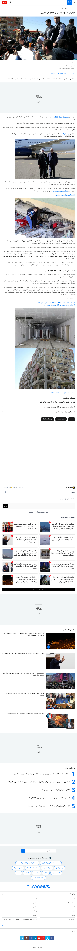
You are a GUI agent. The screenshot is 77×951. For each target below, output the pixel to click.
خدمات (73, 926)
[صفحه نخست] (74, 8)
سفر (74, 911)
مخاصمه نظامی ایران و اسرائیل (50, 863)
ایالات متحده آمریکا (32, 868)
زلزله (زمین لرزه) (47, 419)
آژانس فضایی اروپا (38, 877)
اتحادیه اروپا (56, 873)
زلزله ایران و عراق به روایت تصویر (65, 195)
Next (73, 907)
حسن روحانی (60, 419)
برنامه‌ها (35, 915)
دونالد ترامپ (47, 868)
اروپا (74, 898)
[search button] (23, 851)
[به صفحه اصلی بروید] (69, 2)
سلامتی (36, 873)
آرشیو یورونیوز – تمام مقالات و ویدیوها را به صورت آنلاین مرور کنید (20, 919)
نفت (18, 873)
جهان (66, 8)
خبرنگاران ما (72, 919)
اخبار (71, 8)
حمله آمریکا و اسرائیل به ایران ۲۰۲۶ (27, 863)
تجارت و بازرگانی (71, 903)
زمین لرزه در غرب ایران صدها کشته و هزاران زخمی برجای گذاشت (55, 302)
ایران (62, 8)
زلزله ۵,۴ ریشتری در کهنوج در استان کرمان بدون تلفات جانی (57, 402)
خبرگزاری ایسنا (65, 133)
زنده (4, 2)
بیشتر (73, 931)
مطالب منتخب (69, 630)
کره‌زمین (35, 903)
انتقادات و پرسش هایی (60, 191)
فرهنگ (35, 911)
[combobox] (38, 851)
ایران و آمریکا (18, 868)
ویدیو (73, 915)
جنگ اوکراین (59, 868)
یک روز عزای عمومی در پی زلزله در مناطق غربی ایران (59, 305)
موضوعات (72, 894)
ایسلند (27, 873)
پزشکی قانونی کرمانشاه (62, 116)
